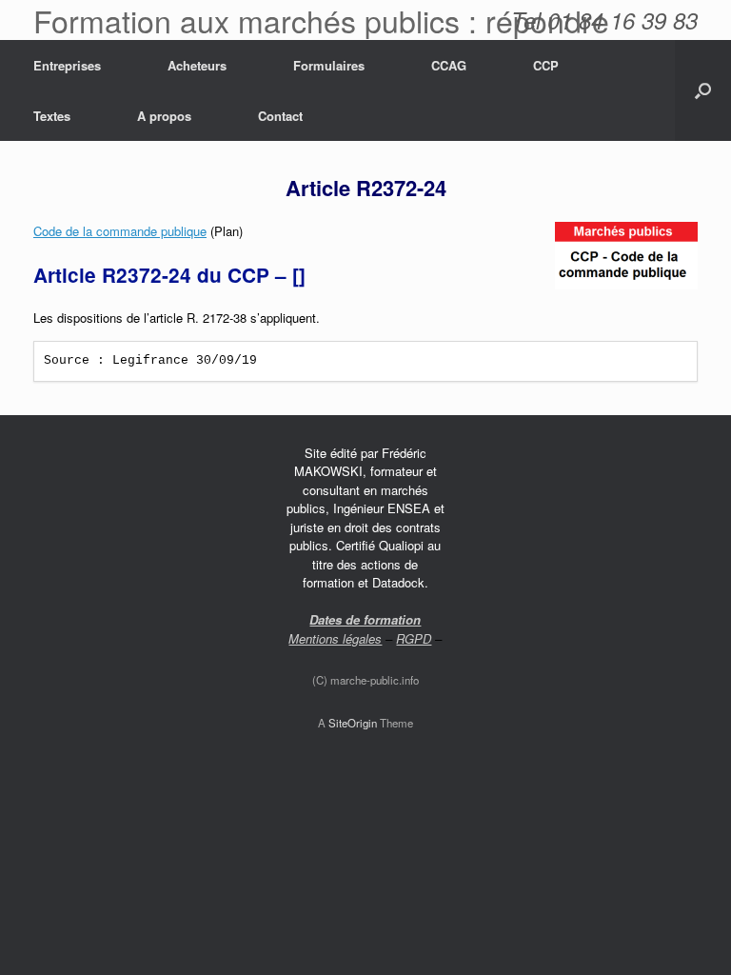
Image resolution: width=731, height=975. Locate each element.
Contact (280, 116)
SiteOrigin (352, 722)
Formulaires (329, 65)
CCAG (448, 65)
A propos (164, 116)
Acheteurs (197, 65)
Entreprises (67, 65)
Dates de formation (365, 619)
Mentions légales (335, 638)
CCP (546, 65)
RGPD (413, 638)
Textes (51, 116)
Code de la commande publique (120, 231)
